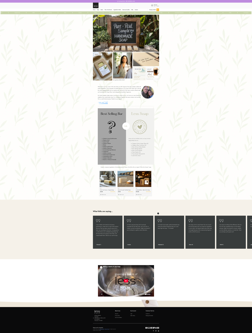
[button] (103, 194)
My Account (133, 311)
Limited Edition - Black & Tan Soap (143, 190)
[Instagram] (156, 330)
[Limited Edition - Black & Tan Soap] (143, 179)
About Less (117, 311)
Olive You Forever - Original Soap (107, 190)
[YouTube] (158, 330)
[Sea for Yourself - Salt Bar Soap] (125, 179)
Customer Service (150, 311)
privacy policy (102, 329)
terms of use (107, 329)
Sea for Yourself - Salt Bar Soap (124, 190)
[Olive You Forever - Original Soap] (108, 179)
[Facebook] (153, 330)
